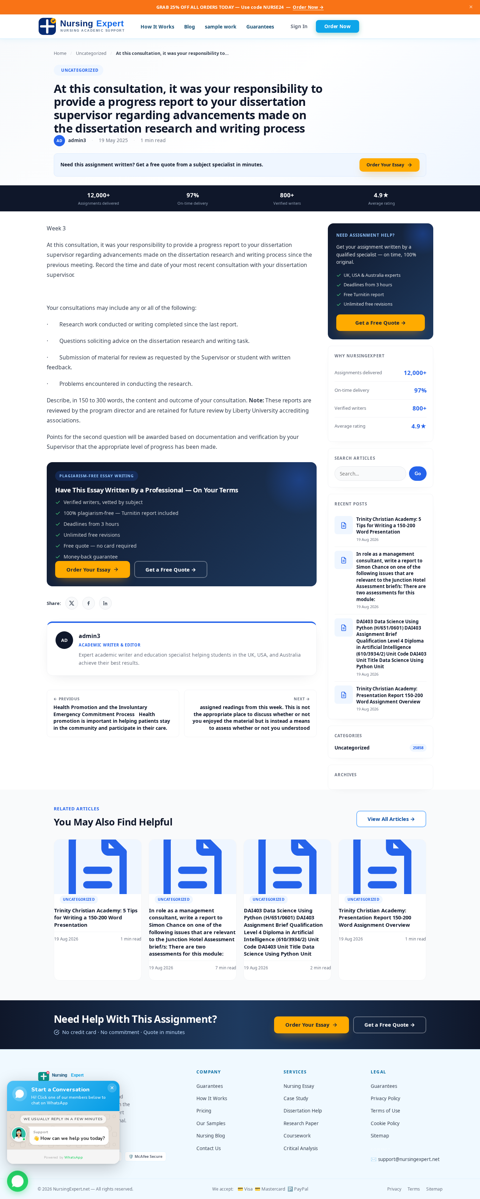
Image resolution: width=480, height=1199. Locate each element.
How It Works (157, 26)
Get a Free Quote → (170, 569)
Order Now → (308, 7)
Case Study (296, 1098)
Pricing (203, 1111)
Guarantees (260, 26)
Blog (189, 26)
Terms (414, 1189)
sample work (220, 26)
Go (418, 473)
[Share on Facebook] (88, 603)
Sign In (299, 26)
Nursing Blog (210, 1136)
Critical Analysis (301, 1148)
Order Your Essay (385, 164)
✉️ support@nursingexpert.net (405, 1159)
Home (60, 53)
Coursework (297, 1136)
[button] (17, 1178)
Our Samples (210, 1123)
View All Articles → (391, 818)
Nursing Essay (299, 1086)
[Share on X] (71, 603)
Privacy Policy (385, 1098)
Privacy (394, 1189)
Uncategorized (91, 53)
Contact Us (208, 1148)
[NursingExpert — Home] (83, 26)
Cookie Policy (385, 1123)
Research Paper (301, 1123)
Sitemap (380, 1136)
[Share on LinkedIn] (105, 603)
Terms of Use (385, 1111)
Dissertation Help (303, 1111)
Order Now (337, 26)
